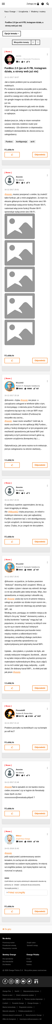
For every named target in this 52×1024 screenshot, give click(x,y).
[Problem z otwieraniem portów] (37, 42)
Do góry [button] (8, 929)
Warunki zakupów (9, 1011)
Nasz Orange (10, 11)
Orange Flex (7, 991)
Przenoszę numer (9, 943)
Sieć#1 (17, 991)
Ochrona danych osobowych (12, 1015)
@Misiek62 (13, 512)
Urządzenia (23, 11)
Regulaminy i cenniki (10, 948)
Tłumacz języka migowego (33, 999)
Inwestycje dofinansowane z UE (31, 1019)
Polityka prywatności (25, 1011)
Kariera (29, 964)
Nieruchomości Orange (34, 1015)
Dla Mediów (7, 964)
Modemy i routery (38, 11)
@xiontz (8, 194)
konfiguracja (21, 142)
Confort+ (5, 1003)
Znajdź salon (31, 943)
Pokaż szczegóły (16, 892)
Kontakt (29, 962)
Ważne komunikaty (9, 1007)
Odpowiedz (40, 155)
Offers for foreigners (9, 1019)
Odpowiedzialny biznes (31, 991)
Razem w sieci (7, 995)
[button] (47, 54)
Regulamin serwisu (25, 1007)
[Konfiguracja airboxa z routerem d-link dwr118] (33, 42)
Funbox (9, 142)
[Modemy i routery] (21, 42)
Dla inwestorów (8, 962)
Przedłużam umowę (9, 945)
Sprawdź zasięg (32, 945)
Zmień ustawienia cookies (25, 995)
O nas (29, 959)
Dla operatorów (8, 959)
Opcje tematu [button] (11, 33)
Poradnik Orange (18, 1003)
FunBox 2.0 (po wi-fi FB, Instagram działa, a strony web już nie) (25, 70)
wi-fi (32, 142)
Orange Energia (33, 1003)
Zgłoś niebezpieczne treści (12, 999)
